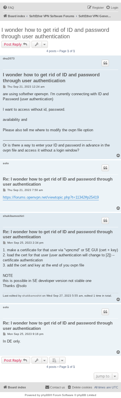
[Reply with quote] (105, 63)
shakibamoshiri (13, 215)
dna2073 (9, 58)
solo (6, 163)
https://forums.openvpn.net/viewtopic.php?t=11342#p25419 (51, 197)
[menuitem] (8, 7)
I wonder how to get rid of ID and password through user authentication (55, 33)
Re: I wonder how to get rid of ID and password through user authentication (58, 182)
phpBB (45, 395)
